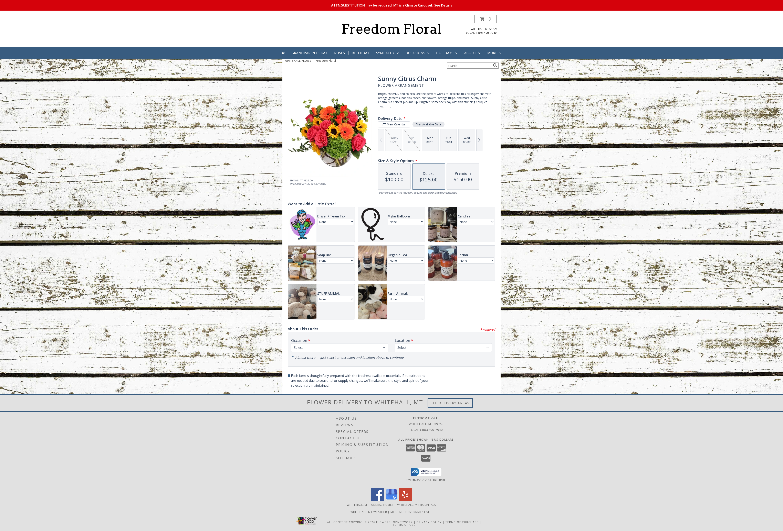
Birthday (360, 53)
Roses (339, 53)
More (492, 53)
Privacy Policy (429, 522)
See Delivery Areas (450, 403)
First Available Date (428, 124)
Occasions (415, 53)
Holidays (444, 53)
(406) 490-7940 (486, 33)
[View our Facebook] (377, 500)
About (470, 53)
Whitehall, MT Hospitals (416, 505)
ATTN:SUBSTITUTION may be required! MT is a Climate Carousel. (391, 5)
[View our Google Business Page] (391, 500)
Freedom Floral (391, 29)
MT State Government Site (411, 512)
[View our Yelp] (405, 500)
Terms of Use (404, 525)
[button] (485, 19)
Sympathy (385, 53)
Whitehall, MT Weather (369, 512)
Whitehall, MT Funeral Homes (370, 505)
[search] (495, 65)
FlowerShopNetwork (394, 522)
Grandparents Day (309, 53)
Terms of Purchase (462, 522)
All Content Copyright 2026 (351, 522)
